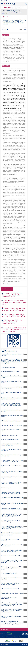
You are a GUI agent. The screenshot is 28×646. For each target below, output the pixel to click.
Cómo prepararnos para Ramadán (11, 421)
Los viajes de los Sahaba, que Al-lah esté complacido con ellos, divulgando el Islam (14, 329)
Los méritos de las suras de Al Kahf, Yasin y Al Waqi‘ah (11, 387)
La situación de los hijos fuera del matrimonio (11, 450)
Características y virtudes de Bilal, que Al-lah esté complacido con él (14, 302)
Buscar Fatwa (7, 16)
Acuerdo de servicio (5, 629)
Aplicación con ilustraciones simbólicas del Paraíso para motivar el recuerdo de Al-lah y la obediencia (12, 623)
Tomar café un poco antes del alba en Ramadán (12, 354)
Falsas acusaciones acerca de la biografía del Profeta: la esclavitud (11, 493)
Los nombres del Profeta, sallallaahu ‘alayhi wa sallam (11, 477)
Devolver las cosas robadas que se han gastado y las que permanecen (11, 509)
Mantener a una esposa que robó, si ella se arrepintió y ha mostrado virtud (11, 568)
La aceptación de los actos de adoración (10, 540)
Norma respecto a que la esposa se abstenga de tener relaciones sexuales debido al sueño (12, 527)
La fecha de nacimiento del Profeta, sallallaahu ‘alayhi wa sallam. (11, 551)
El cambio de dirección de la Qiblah (11, 556)
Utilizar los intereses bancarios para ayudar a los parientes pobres (11, 483)
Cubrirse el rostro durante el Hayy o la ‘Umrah (12, 504)
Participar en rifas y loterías (9, 435)
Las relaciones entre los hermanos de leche (12, 498)
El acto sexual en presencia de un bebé (11, 393)
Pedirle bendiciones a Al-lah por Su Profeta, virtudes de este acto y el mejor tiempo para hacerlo (11, 515)
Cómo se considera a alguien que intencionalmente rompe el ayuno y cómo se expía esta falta (11, 604)
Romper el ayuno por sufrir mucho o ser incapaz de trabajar (11, 584)
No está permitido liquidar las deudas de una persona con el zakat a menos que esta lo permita (12, 534)
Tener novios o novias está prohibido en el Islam (12, 578)
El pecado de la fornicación (9, 573)
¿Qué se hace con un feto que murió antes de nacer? (11, 545)
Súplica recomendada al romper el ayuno (11, 430)
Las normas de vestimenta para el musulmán (11, 617)
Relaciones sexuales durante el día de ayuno (12, 416)
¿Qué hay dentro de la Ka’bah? (10, 439)
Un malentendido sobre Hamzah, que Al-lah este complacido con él (12, 294)
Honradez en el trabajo (8, 367)
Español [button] (4, 0)
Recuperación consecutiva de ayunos (12, 593)
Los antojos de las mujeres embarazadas (9, 598)
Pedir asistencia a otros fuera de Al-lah (11, 466)
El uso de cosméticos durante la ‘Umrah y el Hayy (10, 521)
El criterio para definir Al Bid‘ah (10, 371)
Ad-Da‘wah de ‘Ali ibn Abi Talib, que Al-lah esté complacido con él (12, 321)
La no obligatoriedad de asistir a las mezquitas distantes (12, 444)
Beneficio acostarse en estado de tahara (11, 382)
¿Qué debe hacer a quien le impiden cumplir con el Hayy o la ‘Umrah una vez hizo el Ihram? (11, 611)
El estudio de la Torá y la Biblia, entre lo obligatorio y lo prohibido (12, 461)
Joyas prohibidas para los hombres (11, 425)
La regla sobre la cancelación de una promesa (12, 410)
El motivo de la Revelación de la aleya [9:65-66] (12, 376)
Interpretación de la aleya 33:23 (10, 588)
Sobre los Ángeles (6, 488)
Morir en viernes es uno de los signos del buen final (12, 455)
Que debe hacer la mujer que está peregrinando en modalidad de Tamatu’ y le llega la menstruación (11, 404)
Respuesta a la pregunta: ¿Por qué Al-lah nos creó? (12, 472)
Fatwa (7, 7)
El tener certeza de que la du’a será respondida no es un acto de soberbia (11, 561)
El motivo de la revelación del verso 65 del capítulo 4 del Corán (12, 398)
